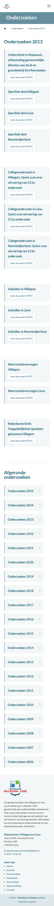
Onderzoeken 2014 (21, 648)
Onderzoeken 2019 (21, 576)
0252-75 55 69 (13, 853)
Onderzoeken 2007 (21, 747)
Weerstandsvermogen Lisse (26, 391)
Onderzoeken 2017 (21, 605)
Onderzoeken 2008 (21, 733)
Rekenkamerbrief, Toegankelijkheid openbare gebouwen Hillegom (25, 429)
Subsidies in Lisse (19, 310)
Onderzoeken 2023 (21, 519)
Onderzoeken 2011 (21, 690)
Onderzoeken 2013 (21, 662)
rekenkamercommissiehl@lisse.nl (23, 850)
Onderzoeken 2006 (21, 762)
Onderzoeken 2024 (21, 505)
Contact (10, 889)
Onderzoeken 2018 (21, 591)
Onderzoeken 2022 (21, 534)
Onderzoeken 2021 (21, 548)
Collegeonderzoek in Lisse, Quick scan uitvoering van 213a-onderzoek (25, 214)
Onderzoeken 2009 (21, 719)
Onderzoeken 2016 (21, 619)
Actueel (10, 870)
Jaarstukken (12, 881)
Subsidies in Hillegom (22, 289)
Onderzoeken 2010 (21, 705)
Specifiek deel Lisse (21, 113)
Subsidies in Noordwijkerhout (27, 331)
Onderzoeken (13, 873)
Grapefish (31, 902)
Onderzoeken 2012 (21, 676)
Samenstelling (13, 885)
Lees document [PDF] (21, 77)
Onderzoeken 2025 (21, 491)
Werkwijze (11, 877)
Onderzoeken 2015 (21, 633)
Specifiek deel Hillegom (23, 91)
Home (9, 866)
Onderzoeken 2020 (21, 562)
